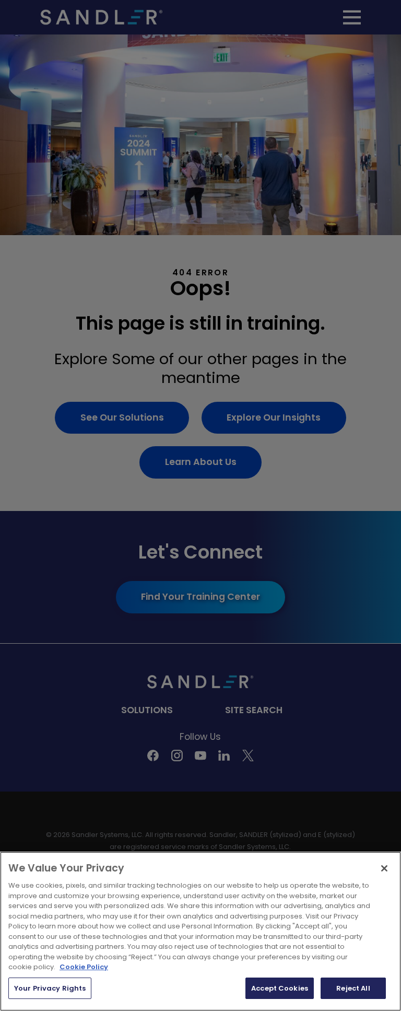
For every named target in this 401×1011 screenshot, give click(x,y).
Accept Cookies (279, 988)
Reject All (353, 988)
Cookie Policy (84, 967)
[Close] (384, 868)
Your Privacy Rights (50, 988)
